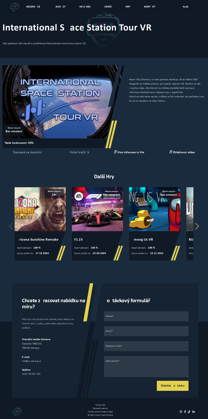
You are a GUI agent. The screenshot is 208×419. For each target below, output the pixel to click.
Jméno (109, 316)
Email (109, 331)
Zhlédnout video (184, 152)
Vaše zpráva (112, 361)
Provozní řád (100, 405)
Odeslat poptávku (173, 385)
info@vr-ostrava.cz (31, 361)
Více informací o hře (130, 152)
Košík (186, 7)
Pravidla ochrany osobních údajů (100, 412)
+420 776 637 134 (31, 374)
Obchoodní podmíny (100, 408)
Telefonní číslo (113, 346)
